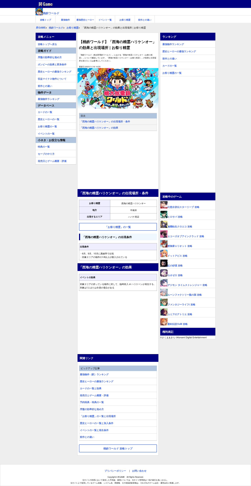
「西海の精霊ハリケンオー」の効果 (99, 127)
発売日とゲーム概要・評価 (94, 395)
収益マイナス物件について (52, 78)
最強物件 (65, 19)
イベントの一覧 (46, 133)
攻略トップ (45, 19)
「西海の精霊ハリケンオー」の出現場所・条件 (105, 121)
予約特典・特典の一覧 (92, 402)
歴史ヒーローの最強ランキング (96, 381)
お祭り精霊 (124, 19)
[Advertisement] (118, 160)
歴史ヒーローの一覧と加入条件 (96, 423)
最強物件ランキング (48, 98)
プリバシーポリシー (115, 470)
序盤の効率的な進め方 (92, 409)
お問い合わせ (139, 470)
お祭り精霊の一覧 (47, 126)
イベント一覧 (105, 19)
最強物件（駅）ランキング (94, 374)
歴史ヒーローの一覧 (48, 118)
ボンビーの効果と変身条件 (52, 64)
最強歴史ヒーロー (85, 19)
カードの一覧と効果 (90, 388)
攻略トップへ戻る (47, 43)
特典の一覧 (44, 146)
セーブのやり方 (46, 153)
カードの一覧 (45, 111)
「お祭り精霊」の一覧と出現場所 (98, 416)
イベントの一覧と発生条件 (94, 430)
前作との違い (144, 19)
